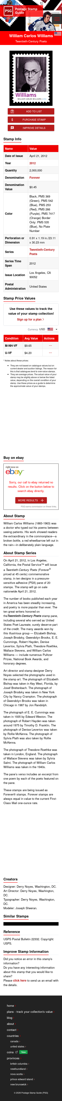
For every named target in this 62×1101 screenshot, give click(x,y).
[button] (50, 345)
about (10, 1023)
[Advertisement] (31, 420)
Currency (33, 329)
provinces (13, 1058)
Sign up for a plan (29, 319)
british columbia (18, 1063)
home (10, 1005)
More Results (28, 500)
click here (19, 980)
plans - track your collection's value (30, 1011)
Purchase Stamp (34, 119)
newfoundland (18, 1068)
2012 (32, 163)
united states (17, 1046)
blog (9, 1017)
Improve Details (34, 128)
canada (14, 1041)
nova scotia (16, 1074)
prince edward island (21, 1079)
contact (11, 1029)
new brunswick (18, 1084)
